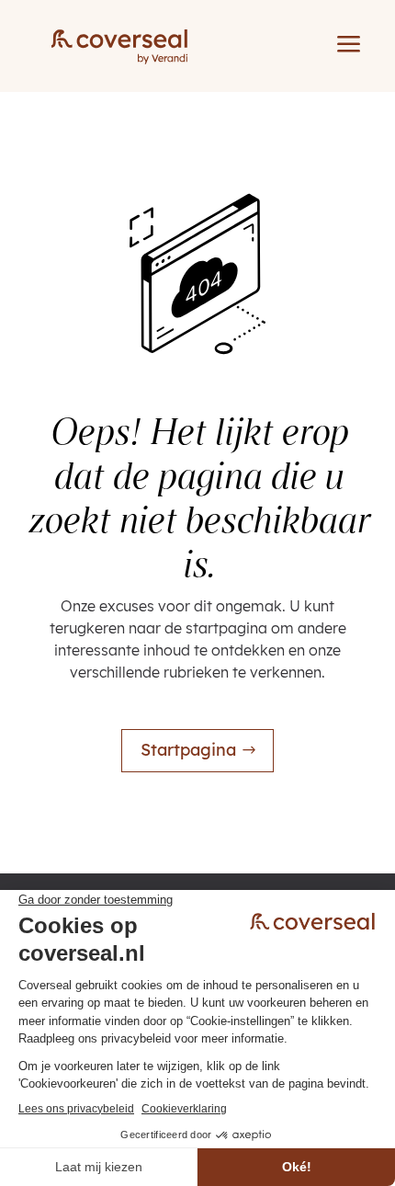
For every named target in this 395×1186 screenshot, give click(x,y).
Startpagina (188, 749)
